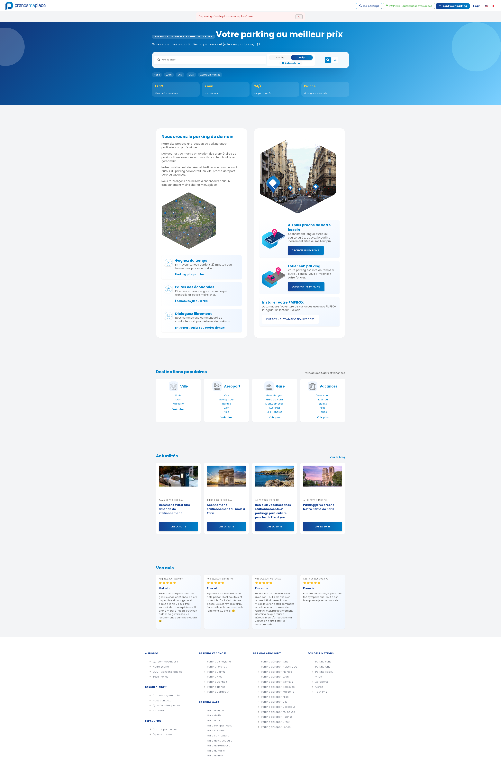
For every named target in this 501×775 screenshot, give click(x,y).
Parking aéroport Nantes (276, 671)
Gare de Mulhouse (218, 745)
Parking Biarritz (216, 671)
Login (476, 6)
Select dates (292, 63)
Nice (226, 412)
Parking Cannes (217, 681)
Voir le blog (337, 457)
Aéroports (321, 681)
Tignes (323, 412)
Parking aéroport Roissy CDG (279, 666)
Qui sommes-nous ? (165, 661)
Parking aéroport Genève (277, 681)
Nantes (226, 403)
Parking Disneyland (219, 661)
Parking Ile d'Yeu (217, 666)
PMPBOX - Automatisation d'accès (290, 319)
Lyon (169, 74)
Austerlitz (274, 407)
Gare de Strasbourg (219, 740)
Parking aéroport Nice (275, 696)
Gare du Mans (216, 750)
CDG (191, 74)
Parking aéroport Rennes (277, 716)
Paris (157, 74)
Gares (319, 686)
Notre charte (161, 666)
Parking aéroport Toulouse (278, 686)
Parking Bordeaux (218, 691)
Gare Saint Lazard (218, 735)
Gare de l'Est (214, 715)
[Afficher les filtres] (335, 60)
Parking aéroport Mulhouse (278, 712)
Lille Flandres (274, 412)
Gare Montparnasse (219, 725)
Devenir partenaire (165, 729)
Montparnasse (274, 403)
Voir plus (178, 409)
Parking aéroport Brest (275, 722)
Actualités (159, 710)
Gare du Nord (274, 399)
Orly (180, 74)
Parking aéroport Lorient (276, 727)
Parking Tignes (216, 686)
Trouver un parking (306, 250)
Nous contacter (162, 700)
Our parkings (371, 6)
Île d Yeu (323, 399)
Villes (318, 676)
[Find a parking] (328, 60)
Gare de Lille (215, 755)
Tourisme (321, 691)
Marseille (178, 403)
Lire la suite (178, 526)
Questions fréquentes (166, 705)
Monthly (280, 57)
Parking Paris (323, 661)
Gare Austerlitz (216, 730)
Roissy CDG (226, 399)
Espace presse (162, 734)
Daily (302, 57)
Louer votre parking (306, 286)
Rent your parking (454, 6)
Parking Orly (322, 666)
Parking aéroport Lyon (275, 676)
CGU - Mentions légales (167, 671)
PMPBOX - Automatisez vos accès (410, 6)
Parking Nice (215, 676)
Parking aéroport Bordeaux (278, 706)
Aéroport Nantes (210, 74)
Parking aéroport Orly (274, 661)
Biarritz (323, 403)
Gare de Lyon (274, 395)
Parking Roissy (324, 671)
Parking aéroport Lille (274, 701)
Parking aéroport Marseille (277, 691)
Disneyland (323, 395)
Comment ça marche (166, 695)
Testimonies (160, 676)
